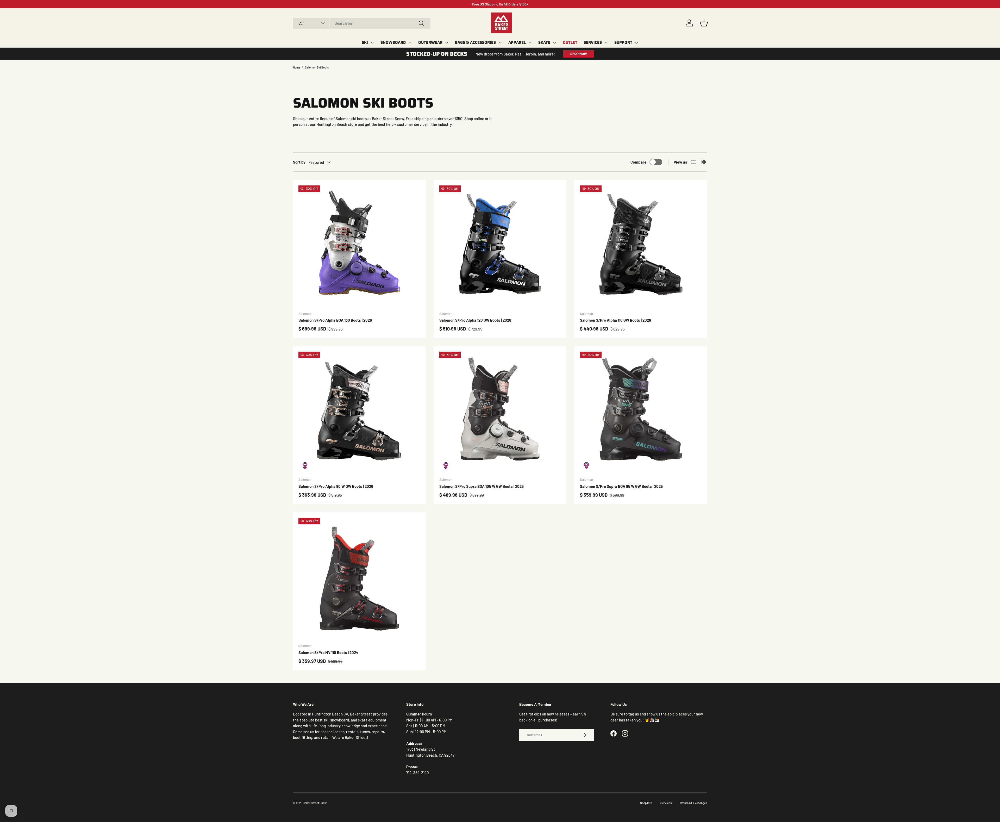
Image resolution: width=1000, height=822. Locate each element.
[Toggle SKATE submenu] (554, 42)
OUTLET (570, 42)
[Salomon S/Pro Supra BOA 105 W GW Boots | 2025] (500, 412)
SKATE (544, 42)
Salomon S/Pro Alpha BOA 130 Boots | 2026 (335, 320)
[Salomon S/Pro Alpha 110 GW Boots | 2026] (641, 246)
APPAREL (517, 42)
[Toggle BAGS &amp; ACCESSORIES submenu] (500, 42)
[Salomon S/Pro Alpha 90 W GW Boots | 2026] (359, 412)
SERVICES (593, 42)
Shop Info (646, 803)
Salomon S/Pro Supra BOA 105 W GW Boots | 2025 (481, 486)
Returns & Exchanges (693, 803)
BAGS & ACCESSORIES (475, 42)
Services (666, 803)
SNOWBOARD (393, 42)
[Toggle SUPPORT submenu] (636, 42)
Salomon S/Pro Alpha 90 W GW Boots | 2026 (335, 486)
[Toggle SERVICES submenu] (606, 42)
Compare (638, 162)
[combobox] (361, 23)
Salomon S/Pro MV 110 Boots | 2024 (328, 652)
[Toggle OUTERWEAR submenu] (446, 42)
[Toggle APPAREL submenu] (530, 42)
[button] (704, 23)
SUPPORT (623, 42)
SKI (365, 42)
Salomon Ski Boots (317, 67)
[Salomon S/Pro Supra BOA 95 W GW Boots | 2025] (641, 412)
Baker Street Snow (315, 803)
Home (296, 67)
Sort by (299, 162)
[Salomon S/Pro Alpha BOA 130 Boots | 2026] (359, 246)
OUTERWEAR (430, 42)
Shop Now (578, 54)
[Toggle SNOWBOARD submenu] (410, 42)
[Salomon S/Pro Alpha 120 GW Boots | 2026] (500, 246)
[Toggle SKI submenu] (372, 42)
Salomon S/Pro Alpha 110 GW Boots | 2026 (615, 320)
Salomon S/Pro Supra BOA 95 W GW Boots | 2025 (621, 486)
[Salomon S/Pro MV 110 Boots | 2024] (359, 578)
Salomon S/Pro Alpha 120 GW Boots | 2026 (475, 320)
